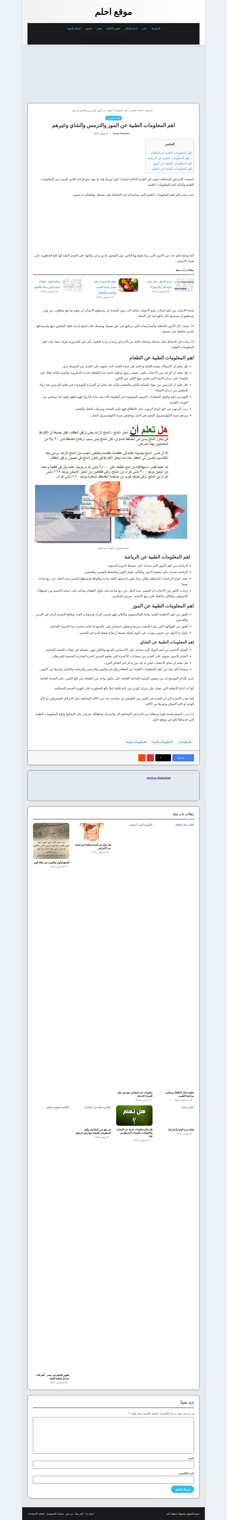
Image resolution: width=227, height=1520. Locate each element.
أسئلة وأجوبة (74, 28)
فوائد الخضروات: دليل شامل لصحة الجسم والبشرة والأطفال (105, 287)
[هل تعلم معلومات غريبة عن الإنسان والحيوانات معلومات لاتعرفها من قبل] (134, 1115)
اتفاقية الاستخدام (36, 1513)
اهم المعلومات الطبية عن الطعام (171, 152)
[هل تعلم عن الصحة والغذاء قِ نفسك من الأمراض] (93, 832)
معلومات (184, 742)
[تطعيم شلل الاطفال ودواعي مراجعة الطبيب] (176, 956)
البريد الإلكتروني (186, 1473)
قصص (88, 28)
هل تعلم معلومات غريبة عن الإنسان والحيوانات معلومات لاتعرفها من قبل (135, 1132)
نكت (144, 28)
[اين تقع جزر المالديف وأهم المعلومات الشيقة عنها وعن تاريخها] (93, 1115)
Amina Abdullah (121, 133)
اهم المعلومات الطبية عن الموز (172, 163)
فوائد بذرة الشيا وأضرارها (181, 1129)
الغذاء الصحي (136, 110)
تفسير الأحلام (113, 28)
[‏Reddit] (141, 757)
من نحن (69, 1513)
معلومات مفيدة (135, 742)
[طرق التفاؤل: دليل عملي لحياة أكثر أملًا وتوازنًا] (184, 285)
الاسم (191, 1458)
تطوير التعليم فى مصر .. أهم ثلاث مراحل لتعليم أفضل (52, 1376)
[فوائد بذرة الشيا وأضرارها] (176, 1115)
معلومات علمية (162, 742)
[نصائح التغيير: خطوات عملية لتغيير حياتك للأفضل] (72, 285)
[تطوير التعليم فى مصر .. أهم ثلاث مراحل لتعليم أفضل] (51, 1238)
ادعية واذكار (131, 28)
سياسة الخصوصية (55, 1513)
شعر (99, 28)
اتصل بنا (90, 1513)
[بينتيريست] (150, 757)
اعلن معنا (79, 1513)
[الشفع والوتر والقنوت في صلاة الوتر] (51, 841)
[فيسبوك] (169, 784)
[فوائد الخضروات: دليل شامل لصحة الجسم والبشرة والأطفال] (128, 285)
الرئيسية (156, 28)
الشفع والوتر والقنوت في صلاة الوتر (51, 862)
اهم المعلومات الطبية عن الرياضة (170, 158)
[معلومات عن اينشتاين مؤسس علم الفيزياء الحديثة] (134, 956)
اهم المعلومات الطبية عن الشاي (172, 168)
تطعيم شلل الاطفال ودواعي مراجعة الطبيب (180, 1094)
